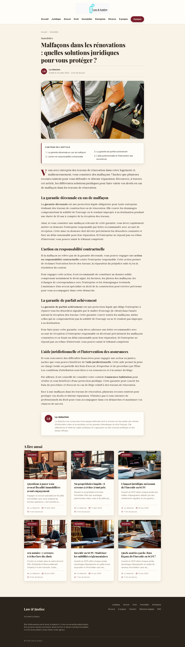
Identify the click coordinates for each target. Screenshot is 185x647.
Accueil (44, 19)
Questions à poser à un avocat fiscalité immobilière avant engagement (43, 487)
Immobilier (87, 19)
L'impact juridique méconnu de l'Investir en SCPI (138, 485)
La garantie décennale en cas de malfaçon (67, 152)
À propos (123, 19)
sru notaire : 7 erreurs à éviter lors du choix (40, 554)
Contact (137, 19)
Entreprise (100, 19)
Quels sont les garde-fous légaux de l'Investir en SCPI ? (138, 554)
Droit (76, 19)
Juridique (56, 19)
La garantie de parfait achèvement (111, 151)
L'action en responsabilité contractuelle (65, 156)
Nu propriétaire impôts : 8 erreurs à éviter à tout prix (90, 485)
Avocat (67, 19)
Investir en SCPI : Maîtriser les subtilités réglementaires (91, 554)
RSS (159, 609)
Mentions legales (146, 609)
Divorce (112, 19)
